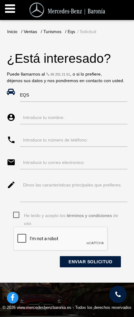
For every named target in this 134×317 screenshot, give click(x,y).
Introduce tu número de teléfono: (55, 139)
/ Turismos (51, 31)
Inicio (12, 31)
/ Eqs (70, 31)
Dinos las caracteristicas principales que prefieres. (72, 184)
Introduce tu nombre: (44, 117)
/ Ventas (29, 31)
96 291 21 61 (60, 74)
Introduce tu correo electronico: (54, 162)
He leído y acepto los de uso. (71, 216)
